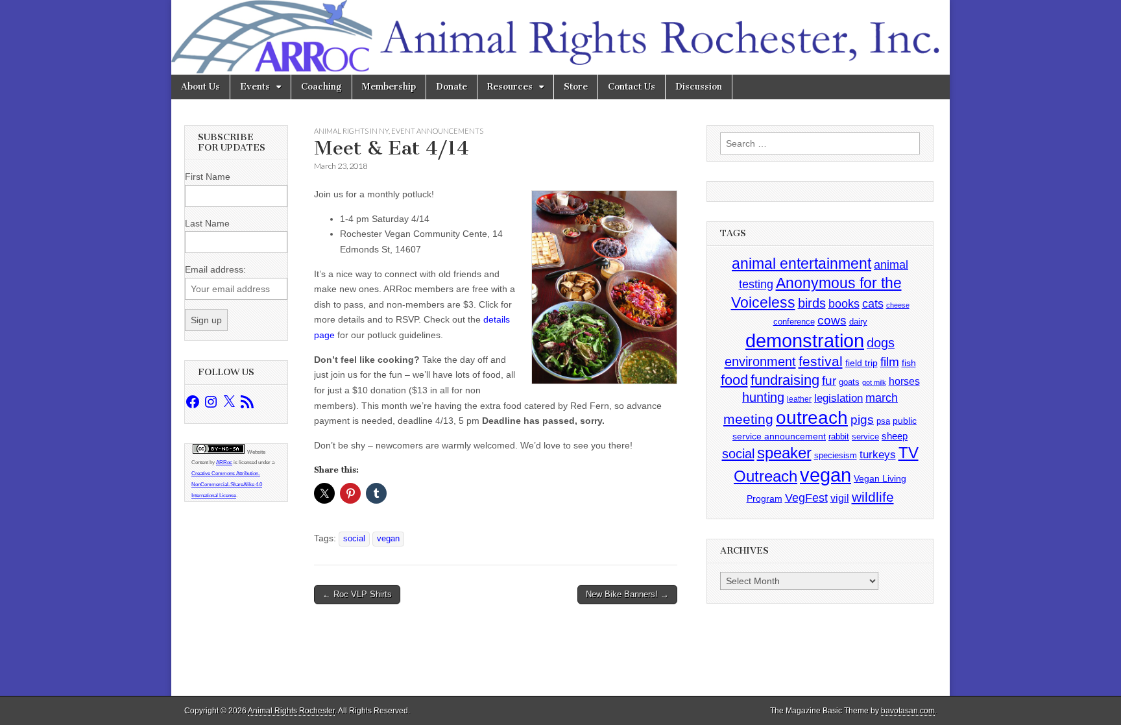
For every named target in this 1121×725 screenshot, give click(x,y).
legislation (838, 397)
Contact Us (631, 86)
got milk (874, 382)
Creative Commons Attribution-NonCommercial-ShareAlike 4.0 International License (226, 484)
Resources (510, 86)
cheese (898, 305)
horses (904, 381)
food (734, 380)
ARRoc (224, 462)
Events (255, 86)
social (354, 538)
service (865, 436)
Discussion (698, 86)
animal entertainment (801, 263)
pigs (862, 419)
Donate (451, 86)
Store (576, 86)
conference (794, 321)
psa (883, 421)
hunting (763, 397)
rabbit (838, 436)
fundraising (785, 380)
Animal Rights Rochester (291, 710)
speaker (784, 452)
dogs (881, 343)
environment (760, 361)
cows (832, 320)
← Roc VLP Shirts (357, 594)
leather (799, 399)
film (889, 362)
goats (849, 382)
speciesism (835, 455)
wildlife (873, 496)
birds (812, 303)
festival (821, 361)
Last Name (207, 223)
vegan (388, 538)
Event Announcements (437, 131)
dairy (858, 321)
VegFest (806, 497)
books (844, 303)
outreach (812, 418)
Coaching (321, 86)
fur (829, 380)
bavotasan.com (908, 710)
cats (873, 303)
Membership (389, 86)
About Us (200, 86)
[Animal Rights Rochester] (560, 37)
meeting (748, 419)
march (881, 397)
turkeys (878, 455)
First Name (207, 176)
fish (909, 363)
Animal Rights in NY (351, 131)
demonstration (804, 340)
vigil (839, 498)
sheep (895, 435)
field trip (861, 363)
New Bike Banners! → (627, 594)
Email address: (215, 269)
